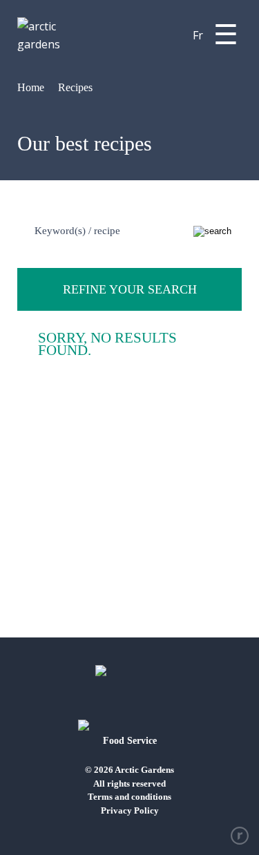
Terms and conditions (129, 796)
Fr (198, 35)
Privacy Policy (130, 810)
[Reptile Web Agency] (240, 836)
